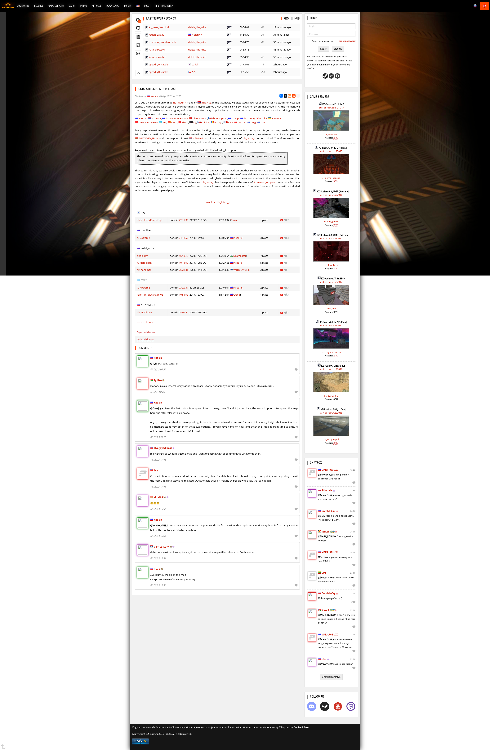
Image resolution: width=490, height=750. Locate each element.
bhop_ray (142, 256)
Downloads (112, 6)
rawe (144, 280)
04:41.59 (183, 238)
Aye (143, 212)
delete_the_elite (197, 27)
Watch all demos (146, 322)
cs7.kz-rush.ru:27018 (331, 412)
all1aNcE (206, 102)
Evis (156, 470)
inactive (146, 230)
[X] (285, 96)
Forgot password (346, 40)
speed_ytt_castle (158, 64)
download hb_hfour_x (217, 202)
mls (165, 122)
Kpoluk (154, 96)
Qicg (253, 122)
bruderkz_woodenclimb (162, 42)
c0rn (324, 659)
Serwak (325, 531)
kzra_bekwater (157, 49)
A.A (193, 72)
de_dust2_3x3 (331, 395)
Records (38, 6)
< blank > (197, 34)
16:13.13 (183, 256)
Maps (71, 6)
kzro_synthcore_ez (331, 352)
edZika (263, 118)
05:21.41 (183, 269)
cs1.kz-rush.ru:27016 (331, 194)
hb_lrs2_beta (331, 265)
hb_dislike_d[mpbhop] (149, 220)
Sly (194, 122)
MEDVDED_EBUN (148, 122)
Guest (147, 6)
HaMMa (276, 118)
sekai (174, 122)
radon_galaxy (156, 34)
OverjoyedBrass (163, 448)
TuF (263, 122)
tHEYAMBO (148, 305)
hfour (157, 569)
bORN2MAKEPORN (177, 118)
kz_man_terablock (159, 27)
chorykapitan (219, 118)
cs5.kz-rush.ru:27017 (331, 325)
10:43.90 (183, 262)
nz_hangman (144, 269)
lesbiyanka (147, 248)
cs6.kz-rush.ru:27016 (331, 369)
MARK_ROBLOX (330, 469)
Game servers (56, 6)
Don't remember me (322, 41)
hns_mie (331, 308)
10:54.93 (183, 294)
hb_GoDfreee (144, 312)
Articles (96, 6)
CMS (324, 572)
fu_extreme (143, 238)
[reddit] (294, 96)
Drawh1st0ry (328, 511)
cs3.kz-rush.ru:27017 (331, 282)
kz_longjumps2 (331, 439)
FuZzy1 (218, 122)
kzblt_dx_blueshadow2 (150, 294)
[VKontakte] (281, 96)
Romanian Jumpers (264, 182)
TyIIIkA (158, 380)
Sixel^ (185, 122)
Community (23, 6)
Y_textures (331, 134)
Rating (83, 6)
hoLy (230, 122)
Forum (127, 6)
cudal (195, 64)
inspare (237, 238)
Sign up (338, 48)
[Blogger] (289, 96)
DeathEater (239, 256)
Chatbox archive (331, 676)
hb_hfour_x (179, 102)
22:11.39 (183, 220)
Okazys (242, 122)
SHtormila (327, 490)
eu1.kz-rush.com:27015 (331, 107)
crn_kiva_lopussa (331, 177)
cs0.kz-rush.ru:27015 (331, 151)
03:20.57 (183, 287)
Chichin (205, 122)
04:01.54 (183, 312)
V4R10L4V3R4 (241, 269)
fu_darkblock (144, 262)
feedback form (301, 727)
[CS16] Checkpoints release (157, 89)
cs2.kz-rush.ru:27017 (331, 238)
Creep (235, 118)
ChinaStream (200, 118)
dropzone (249, 118)
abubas (142, 118)
